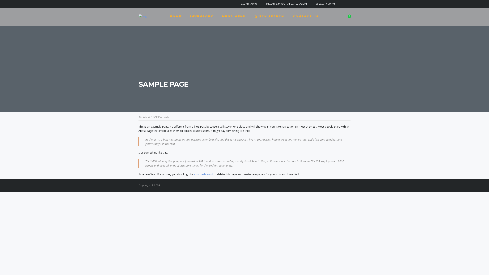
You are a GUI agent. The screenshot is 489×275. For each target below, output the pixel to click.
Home (175, 16)
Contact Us (306, 16)
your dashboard (203, 174)
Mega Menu (234, 16)
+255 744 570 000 (248, 3)
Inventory (201, 16)
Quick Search (269, 16)
